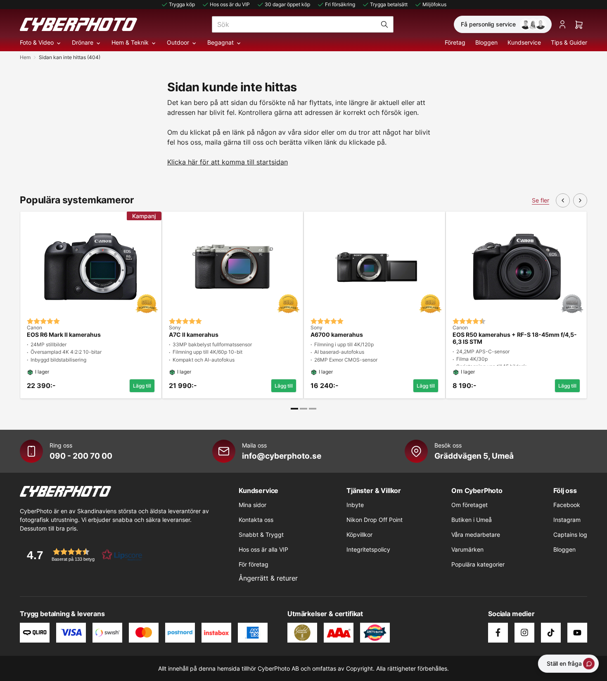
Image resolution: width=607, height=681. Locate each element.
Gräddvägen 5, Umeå (474, 456)
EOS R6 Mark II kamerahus (64, 334)
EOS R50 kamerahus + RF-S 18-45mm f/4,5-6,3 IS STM (515, 338)
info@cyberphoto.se (281, 456)
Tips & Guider (569, 42)
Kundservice (524, 42)
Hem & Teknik (130, 42)
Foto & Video (37, 42)
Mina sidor (252, 504)
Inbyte (355, 504)
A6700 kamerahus (337, 334)
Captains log (570, 534)
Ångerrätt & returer (268, 578)
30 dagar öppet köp (287, 4)
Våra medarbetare (475, 534)
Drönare (82, 42)
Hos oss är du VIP (230, 4)
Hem (25, 57)
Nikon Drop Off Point (374, 519)
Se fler (540, 200)
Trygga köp (182, 4)
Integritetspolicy (368, 549)
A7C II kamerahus (193, 334)
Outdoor (178, 42)
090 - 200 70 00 (81, 456)
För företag (253, 564)
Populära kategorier (478, 564)
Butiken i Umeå (471, 519)
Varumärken (467, 549)
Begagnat (220, 42)
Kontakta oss (256, 519)
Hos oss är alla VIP (263, 549)
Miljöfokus (434, 4)
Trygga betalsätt (389, 4)
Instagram (567, 519)
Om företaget (469, 504)
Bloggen (486, 42)
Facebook (566, 504)
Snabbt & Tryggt (261, 534)
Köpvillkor (359, 534)
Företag (455, 42)
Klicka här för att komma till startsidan (227, 162)
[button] (82, 554)
